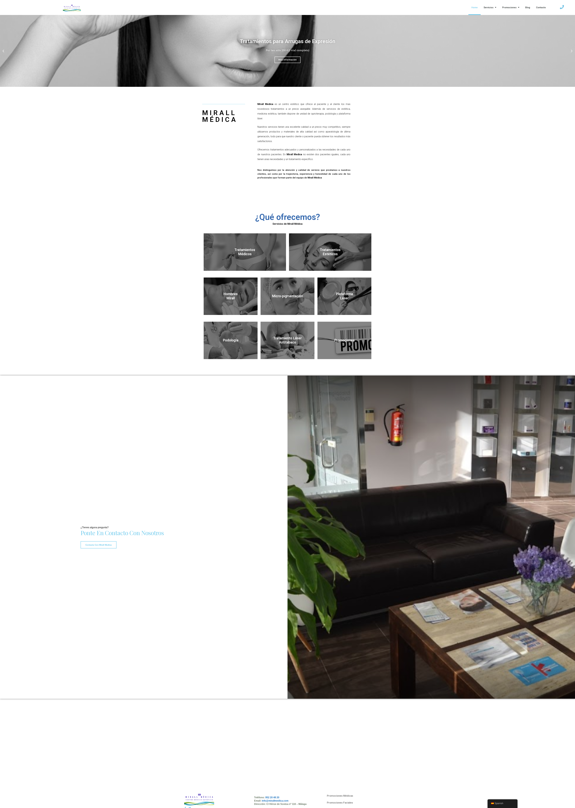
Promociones (509, 7)
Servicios (488, 7)
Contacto (541, 7)
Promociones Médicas (340, 795)
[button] (280, 84)
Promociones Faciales (340, 802)
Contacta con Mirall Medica (98, 545)
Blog (527, 7)
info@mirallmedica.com (275, 800)
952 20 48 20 (272, 797)
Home (474, 7)
